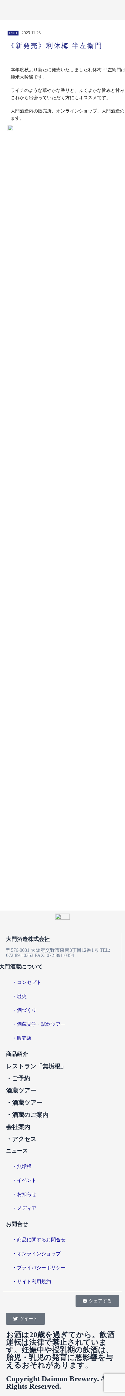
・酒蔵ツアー (24, 1102)
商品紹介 (17, 1054)
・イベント (24, 1180)
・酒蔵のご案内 (27, 1114)
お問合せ (17, 1224)
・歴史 (19, 996)
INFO (13, 33)
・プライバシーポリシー (39, 1267)
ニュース (17, 1151)
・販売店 (22, 1038)
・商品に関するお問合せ (39, 1240)
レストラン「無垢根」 (36, 1066)
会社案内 (18, 1126)
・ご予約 (18, 1078)
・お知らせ (24, 1194)
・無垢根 (22, 1166)
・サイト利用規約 (31, 1281)
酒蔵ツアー (21, 1090)
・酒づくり (24, 1010)
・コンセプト (26, 982)
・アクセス (21, 1139)
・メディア (24, 1208)
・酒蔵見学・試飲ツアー (39, 1024)
